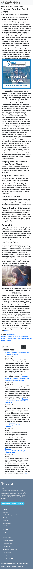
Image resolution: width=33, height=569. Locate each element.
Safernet (13, 563)
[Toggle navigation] (30, 2)
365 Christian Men (7, 543)
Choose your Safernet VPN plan (12, 503)
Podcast (5, 525)
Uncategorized (11, 334)
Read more (25, 376)
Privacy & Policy (7, 537)
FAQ (4, 535)
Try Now (5, 532)
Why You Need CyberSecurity (10, 515)
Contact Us (5, 512)
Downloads (5, 520)
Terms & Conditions (8, 540)
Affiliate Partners (7, 523)
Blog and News (6, 517)
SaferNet (6, 330)
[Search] (23, 347)
